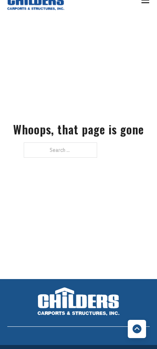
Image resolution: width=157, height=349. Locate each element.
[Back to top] (137, 329)
